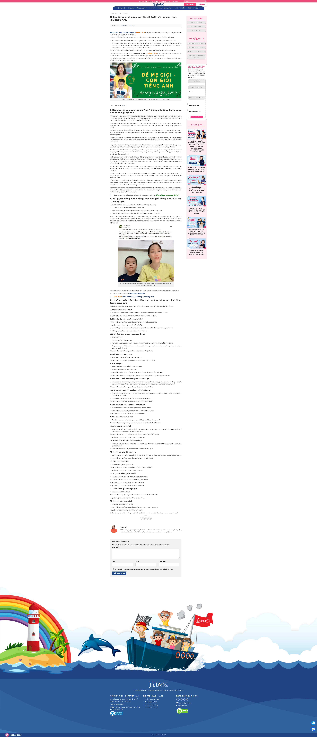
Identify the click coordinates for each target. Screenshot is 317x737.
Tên (113, 561)
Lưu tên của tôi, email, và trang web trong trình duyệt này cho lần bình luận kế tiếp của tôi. (144, 569)
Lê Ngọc (132, 26)
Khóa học (152, 8)
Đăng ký (202, 4)
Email (137, 561)
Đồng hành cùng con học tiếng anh (123, 32)
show (123, 105)
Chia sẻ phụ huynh (196, 26)
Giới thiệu (130, 8)
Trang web (162, 561)
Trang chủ (121, 8)
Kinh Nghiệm (123, 13)
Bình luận (115, 547)
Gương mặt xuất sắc (164, 8)
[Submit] (205, 1)
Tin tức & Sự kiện (196, 22)
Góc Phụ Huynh (178, 8)
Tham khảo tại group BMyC (167, 195)
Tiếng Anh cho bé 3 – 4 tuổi (197, 43)
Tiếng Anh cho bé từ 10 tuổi (196, 51)
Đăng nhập (190, 4)
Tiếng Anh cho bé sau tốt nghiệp (196, 56)
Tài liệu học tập (193, 8)
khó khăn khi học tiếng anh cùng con (138, 297)
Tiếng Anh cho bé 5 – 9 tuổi (197, 47)
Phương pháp (141, 8)
